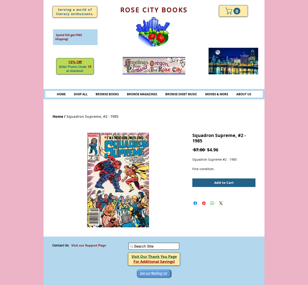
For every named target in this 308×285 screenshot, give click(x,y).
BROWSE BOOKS (107, 94)
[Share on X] (221, 203)
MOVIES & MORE (216, 94)
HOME (61, 94)
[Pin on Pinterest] (204, 203)
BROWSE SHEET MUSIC (181, 94)
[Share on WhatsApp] (212, 203)
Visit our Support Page (88, 245)
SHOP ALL (80, 94)
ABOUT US (243, 94)
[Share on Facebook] (195, 203)
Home (58, 116)
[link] (233, 11)
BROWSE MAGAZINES (142, 94)
